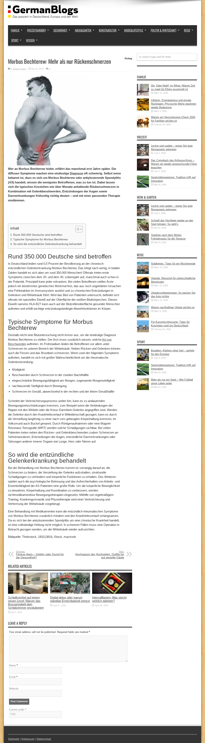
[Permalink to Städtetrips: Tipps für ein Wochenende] (143, 273)
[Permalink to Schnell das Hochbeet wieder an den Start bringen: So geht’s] (143, 229)
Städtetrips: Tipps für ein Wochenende (173, 263)
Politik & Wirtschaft (163, 30)
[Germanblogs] (43, 15)
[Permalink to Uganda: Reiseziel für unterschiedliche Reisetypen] (143, 287)
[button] (77, 229)
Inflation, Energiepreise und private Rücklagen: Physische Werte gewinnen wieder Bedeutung (173, 104)
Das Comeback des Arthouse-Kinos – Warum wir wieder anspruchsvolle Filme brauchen (174, 164)
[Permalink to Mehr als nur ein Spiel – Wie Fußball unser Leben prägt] (143, 389)
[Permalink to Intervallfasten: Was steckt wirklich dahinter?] (112, 592)
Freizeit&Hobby (36, 30)
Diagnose (76, 173)
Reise (187, 30)
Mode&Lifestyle (133, 30)
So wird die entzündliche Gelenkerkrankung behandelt (47, 244)
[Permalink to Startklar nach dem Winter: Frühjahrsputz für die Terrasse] (143, 244)
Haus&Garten (83, 30)
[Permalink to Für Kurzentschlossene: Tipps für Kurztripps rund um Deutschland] (143, 331)
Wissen (30, 40)
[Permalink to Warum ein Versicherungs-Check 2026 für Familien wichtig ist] (143, 126)
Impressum (27, 738)
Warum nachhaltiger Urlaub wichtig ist (173, 307)
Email (12, 676)
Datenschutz (44, 738)
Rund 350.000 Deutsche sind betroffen (37, 234)
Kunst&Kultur (108, 30)
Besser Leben (19, 69)
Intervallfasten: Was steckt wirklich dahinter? (109, 599)
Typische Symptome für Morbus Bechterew (40, 239)
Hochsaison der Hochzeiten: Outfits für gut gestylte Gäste (99, 554)
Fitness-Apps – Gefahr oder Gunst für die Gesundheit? (40, 554)
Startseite (13, 738)
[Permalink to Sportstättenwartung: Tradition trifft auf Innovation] (143, 186)
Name (12, 665)
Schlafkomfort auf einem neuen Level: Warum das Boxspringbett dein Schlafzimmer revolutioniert (26, 602)
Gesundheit (60, 30)
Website (13, 688)
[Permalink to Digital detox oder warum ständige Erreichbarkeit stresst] (70, 592)
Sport (14, 40)
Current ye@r (17, 709)
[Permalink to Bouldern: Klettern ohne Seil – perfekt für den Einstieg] (143, 359)
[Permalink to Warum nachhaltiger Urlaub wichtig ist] (143, 316)
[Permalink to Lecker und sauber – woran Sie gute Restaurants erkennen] (143, 155)
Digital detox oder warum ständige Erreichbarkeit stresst (70, 599)
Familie (15, 30)
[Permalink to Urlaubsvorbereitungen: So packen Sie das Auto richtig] (143, 302)
